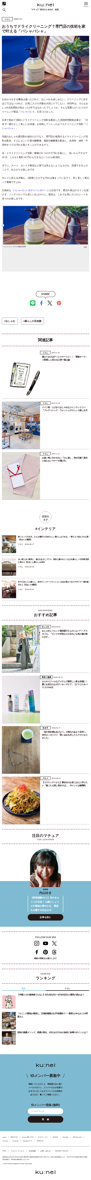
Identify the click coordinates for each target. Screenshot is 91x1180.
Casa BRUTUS (28, 1137)
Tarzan (5, 1141)
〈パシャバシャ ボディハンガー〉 (29, 190)
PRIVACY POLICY (62, 1151)
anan (4, 1137)
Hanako (65, 1137)
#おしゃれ (9, 321)
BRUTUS (14, 1137)
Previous (2, 225)
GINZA (55, 1137)
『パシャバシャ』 (27, 111)
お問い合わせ (45, 1151)
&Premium (77, 1137)
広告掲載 (32, 1151)
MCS (4, 1151)
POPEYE (40, 1141)
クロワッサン (43, 1137)
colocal (15, 1141)
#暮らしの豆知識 (32, 321)
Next (88, 225)
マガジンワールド (18, 1151)
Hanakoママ (27, 1141)
